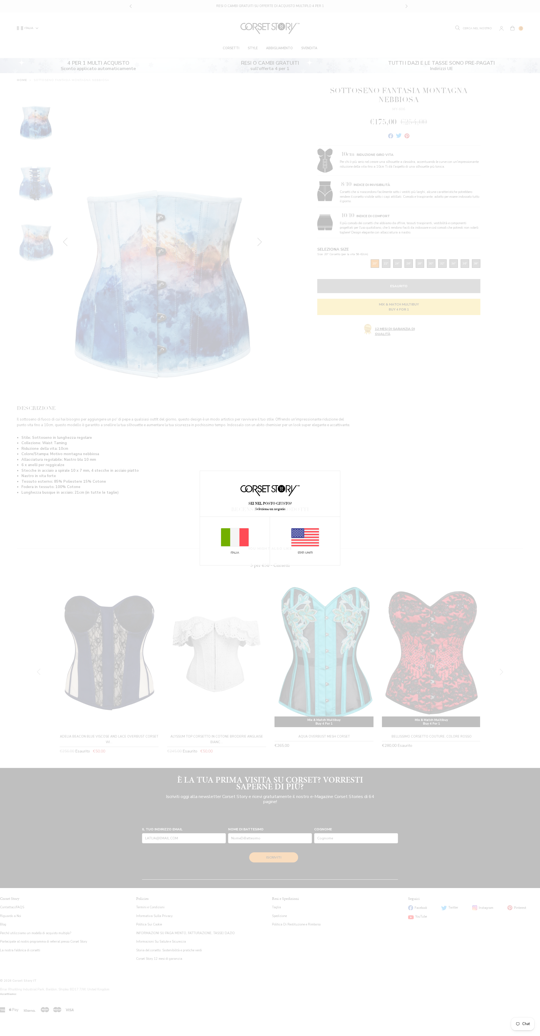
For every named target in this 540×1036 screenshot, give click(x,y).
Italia (235, 553)
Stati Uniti (305, 553)
